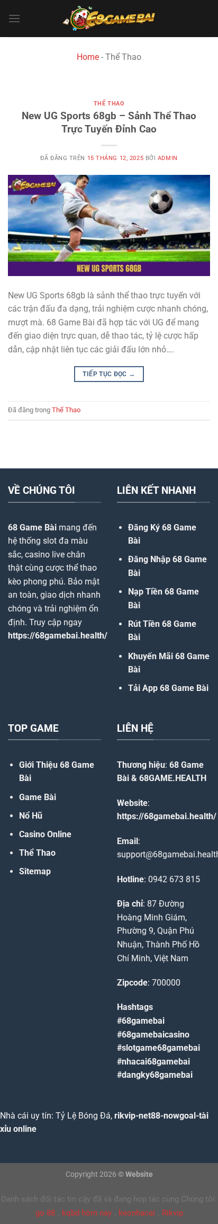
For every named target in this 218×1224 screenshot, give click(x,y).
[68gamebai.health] (109, 18)
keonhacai (137, 1213)
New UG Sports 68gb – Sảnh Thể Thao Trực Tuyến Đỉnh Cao (109, 122)
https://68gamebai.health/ (57, 636)
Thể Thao (109, 103)
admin (168, 158)
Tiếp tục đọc (109, 374)
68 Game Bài (32, 527)
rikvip (124, 1116)
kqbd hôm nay (87, 1213)
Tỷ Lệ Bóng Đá (83, 1116)
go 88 (45, 1213)
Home (88, 57)
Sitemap (35, 871)
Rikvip (172, 1213)
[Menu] (14, 18)
